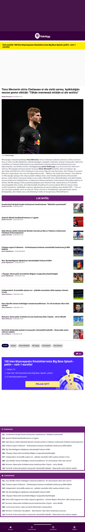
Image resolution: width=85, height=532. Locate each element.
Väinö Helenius (7, 294)
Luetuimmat (9, 475)
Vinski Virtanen (7, 96)
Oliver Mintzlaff (24, 345)
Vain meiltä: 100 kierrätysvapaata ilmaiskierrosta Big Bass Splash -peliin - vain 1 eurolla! (39, 46)
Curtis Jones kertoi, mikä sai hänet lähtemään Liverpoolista (29, 507)
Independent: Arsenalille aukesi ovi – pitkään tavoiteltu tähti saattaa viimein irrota (35, 291)
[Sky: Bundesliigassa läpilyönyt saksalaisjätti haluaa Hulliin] (78, 265)
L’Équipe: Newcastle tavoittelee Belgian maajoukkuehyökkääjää (30, 274)
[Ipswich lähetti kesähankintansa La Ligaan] (78, 222)
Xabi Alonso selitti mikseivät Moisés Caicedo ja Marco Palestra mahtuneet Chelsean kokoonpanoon (34, 232)
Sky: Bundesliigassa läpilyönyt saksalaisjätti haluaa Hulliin (27, 260)
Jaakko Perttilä (7, 206)
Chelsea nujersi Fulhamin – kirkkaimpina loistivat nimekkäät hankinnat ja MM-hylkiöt (36, 248)
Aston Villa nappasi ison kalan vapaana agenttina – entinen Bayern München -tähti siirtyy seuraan (44, 499)
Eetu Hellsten (6, 334)
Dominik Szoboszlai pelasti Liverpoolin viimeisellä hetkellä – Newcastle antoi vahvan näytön (35, 331)
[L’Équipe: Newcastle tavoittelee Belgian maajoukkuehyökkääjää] (78, 278)
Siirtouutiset (46, 345)
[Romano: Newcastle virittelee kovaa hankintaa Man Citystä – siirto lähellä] (78, 321)
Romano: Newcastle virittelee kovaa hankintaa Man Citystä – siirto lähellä (34, 317)
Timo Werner (58, 345)
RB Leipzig (35, 345)
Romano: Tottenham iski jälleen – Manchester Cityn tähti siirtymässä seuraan (36, 511)
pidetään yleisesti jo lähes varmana (66, 159)
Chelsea (13, 345)
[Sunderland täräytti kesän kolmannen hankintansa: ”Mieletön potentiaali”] (78, 208)
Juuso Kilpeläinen (7, 251)
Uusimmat (8, 429)
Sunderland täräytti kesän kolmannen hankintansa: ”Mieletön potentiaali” (34, 204)
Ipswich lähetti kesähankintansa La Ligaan (20, 217)
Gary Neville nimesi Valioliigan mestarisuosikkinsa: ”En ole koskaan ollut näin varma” (35, 304)
